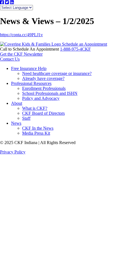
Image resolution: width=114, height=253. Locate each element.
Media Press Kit (36, 133)
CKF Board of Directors (43, 113)
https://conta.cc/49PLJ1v (21, 34)
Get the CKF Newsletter (21, 54)
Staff (26, 118)
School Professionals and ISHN (49, 93)
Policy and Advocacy (40, 98)
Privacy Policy (12, 152)
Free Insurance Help (28, 68)
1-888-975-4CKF (75, 49)
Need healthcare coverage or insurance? (57, 73)
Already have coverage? (43, 78)
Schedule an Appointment (84, 44)
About (16, 103)
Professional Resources (31, 83)
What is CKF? (34, 108)
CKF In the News (37, 128)
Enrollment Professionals (44, 88)
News (16, 123)
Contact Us (10, 59)
